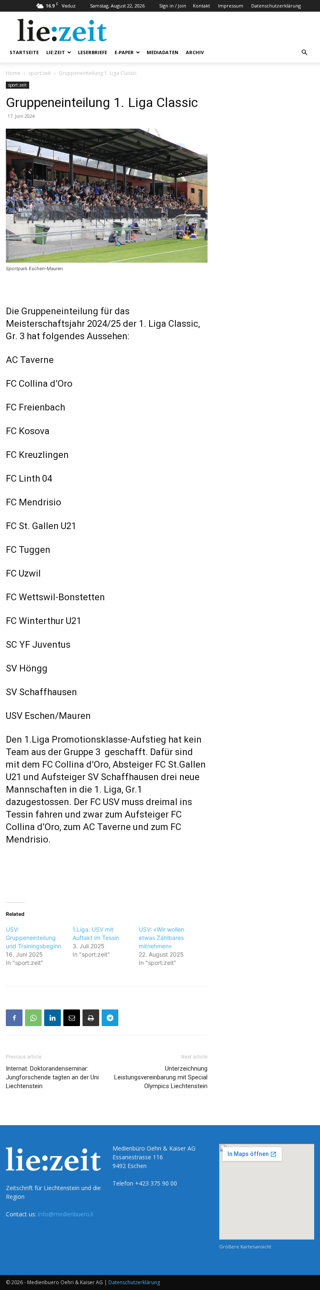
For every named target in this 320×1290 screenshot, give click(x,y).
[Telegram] (110, 1017)
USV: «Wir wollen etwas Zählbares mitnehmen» (161, 937)
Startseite (24, 52)
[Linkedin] (52, 1017)
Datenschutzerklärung (276, 5)
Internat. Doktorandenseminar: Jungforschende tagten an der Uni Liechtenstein (52, 1077)
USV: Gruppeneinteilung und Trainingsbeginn (33, 937)
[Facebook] (14, 1017)
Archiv (195, 52)
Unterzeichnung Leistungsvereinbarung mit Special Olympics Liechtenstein (161, 1077)
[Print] (90, 1017)
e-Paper (124, 52)
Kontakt (201, 5)
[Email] (71, 1017)
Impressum (230, 5)
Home (13, 73)
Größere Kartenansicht (245, 1246)
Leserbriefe (92, 52)
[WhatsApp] (33, 1017)
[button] (304, 53)
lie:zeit (55, 52)
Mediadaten (162, 52)
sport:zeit (39, 73)
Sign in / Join (172, 5)
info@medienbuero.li (65, 1214)
